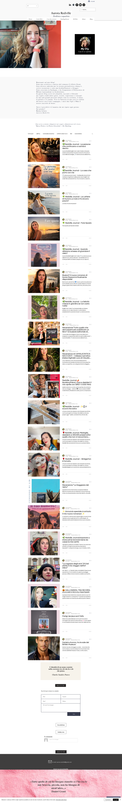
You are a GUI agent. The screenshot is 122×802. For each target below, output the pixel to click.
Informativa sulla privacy (61, 799)
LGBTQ (38, 133)
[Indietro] (7, 786)
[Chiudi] (120, 800)
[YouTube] (80, 4)
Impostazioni (108, 799)
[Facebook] (77, 4)
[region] (85, 44)
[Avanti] (114, 786)
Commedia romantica (48, 133)
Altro (86, 133)
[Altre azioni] (91, 141)
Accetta (115, 799)
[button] (92, 134)
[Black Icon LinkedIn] (70, 4)
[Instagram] (83, 4)
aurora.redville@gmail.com (64, 763)
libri (71, 133)
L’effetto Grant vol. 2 (62, 133)
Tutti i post (30, 133)
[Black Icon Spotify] (73, 4)
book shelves (78, 133)
